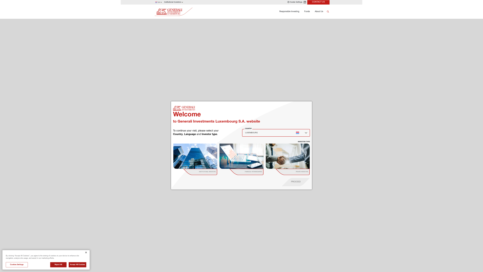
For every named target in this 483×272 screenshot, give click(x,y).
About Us (319, 12)
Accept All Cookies (77, 265)
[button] (295, 2)
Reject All (58, 265)
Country (248, 128)
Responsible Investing (289, 12)
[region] (46, 260)
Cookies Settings (17, 265)
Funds (307, 12)
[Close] (86, 252)
